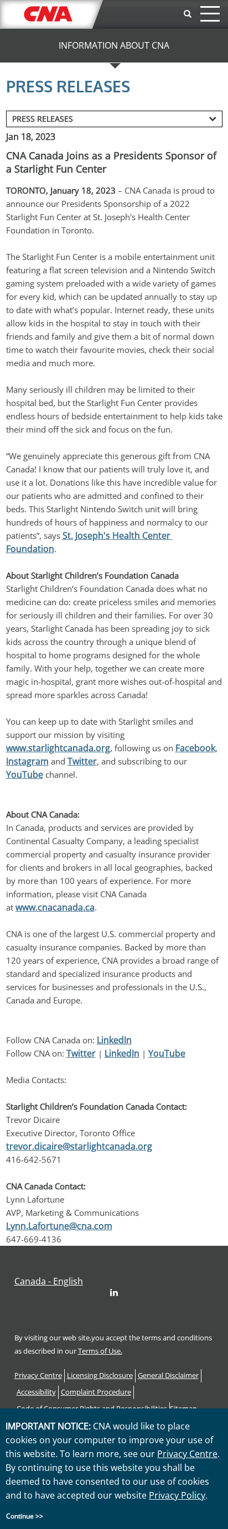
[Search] (187, 14)
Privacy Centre (38, 1375)
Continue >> (24, 1516)
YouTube (24, 774)
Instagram (27, 761)
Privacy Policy (177, 1495)
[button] (48, 1281)
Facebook (195, 748)
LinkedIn (114, 1040)
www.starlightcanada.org (58, 748)
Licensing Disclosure (100, 1375)
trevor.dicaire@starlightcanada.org (79, 1146)
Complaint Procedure (96, 1392)
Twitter (82, 761)
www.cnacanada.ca (55, 907)
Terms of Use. (100, 1351)
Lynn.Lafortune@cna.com (59, 1226)
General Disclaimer (168, 1375)
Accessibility (36, 1392)
